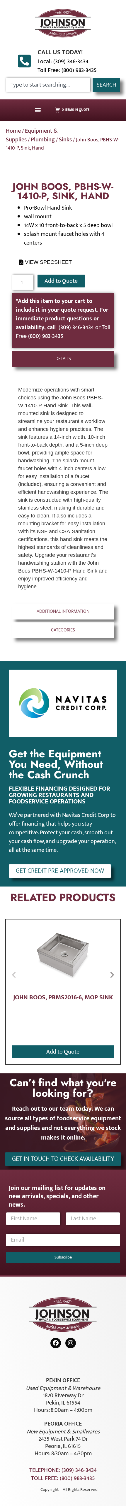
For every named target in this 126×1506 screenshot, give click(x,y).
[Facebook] (55, 1343)
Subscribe (63, 1257)
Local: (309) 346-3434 (63, 61)
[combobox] (48, 85)
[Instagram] (70, 1343)
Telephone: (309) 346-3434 (63, 1470)
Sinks (65, 140)
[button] (38, 110)
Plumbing (43, 140)
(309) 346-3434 (77, 327)
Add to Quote (61, 281)
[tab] (63, 359)
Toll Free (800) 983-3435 (63, 331)
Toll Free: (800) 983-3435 (67, 70)
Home (13, 131)
